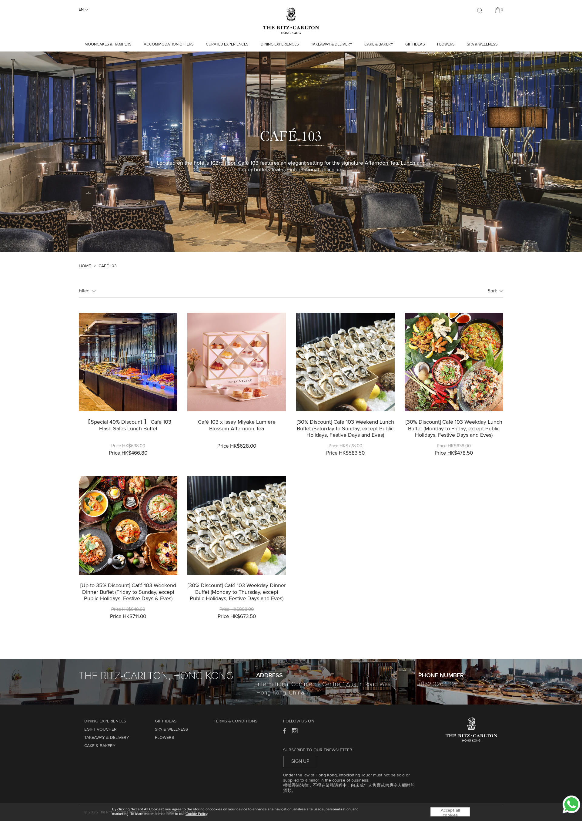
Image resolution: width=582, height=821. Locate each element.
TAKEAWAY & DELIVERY (331, 44)
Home (85, 266)
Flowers (446, 44)
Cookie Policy (196, 814)
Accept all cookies (450, 812)
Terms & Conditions (235, 721)
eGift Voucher (100, 729)
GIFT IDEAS (415, 44)
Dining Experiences (280, 44)
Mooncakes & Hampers (108, 44)
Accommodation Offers (169, 44)
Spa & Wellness (482, 44)
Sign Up (300, 761)
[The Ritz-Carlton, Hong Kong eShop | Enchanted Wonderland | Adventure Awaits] (291, 10)
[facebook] (284, 730)
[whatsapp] (571, 804)
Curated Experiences (227, 44)
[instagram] (295, 730)
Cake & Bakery (378, 44)
